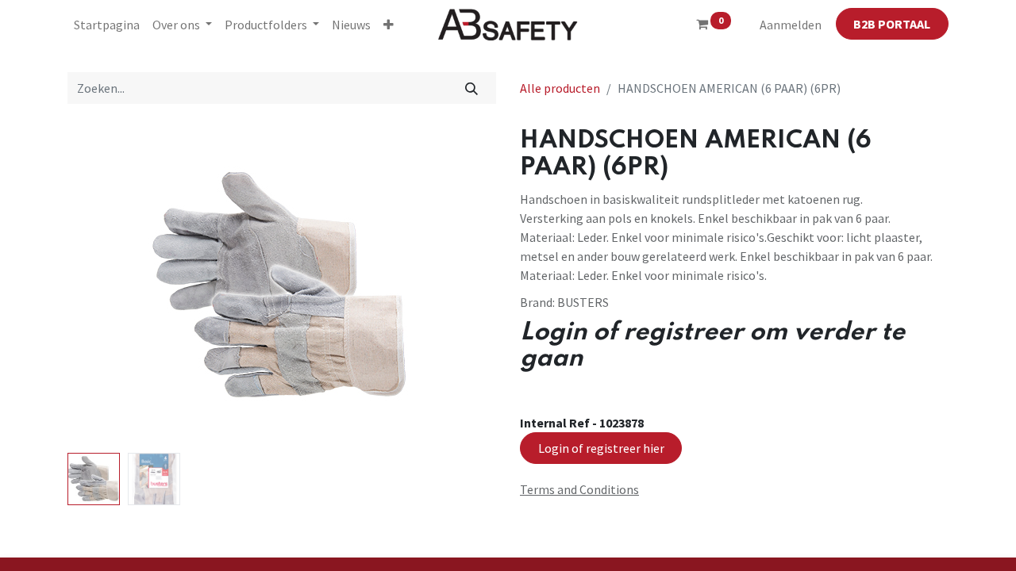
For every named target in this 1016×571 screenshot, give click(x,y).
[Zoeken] (472, 88)
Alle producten (560, 88)
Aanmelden (791, 25)
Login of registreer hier (601, 448)
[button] (388, 24)
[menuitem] (106, 24)
